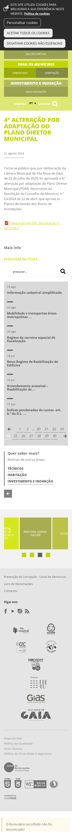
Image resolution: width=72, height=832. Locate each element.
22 (54, 429)
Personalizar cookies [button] (22, 23)
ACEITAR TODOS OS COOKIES (28, 33)
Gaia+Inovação (36, 92)
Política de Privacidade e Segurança (28, 754)
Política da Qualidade (18, 743)
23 (62, 429)
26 (23, 436)
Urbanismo (20, 73)
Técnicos (15, 468)
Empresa (20, 103)
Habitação (52, 73)
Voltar (8, 494)
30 (54, 436)
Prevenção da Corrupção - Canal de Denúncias (35, 577)
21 (46, 429)
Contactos (10, 591)
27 (31, 436)
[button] (24, 555)
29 (47, 436)
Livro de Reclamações (18, 584)
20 (38, 429)
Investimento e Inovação (30, 481)
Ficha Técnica (13, 749)
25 (15, 436)
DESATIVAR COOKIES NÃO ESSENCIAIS (34, 43)
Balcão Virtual (36, 54)
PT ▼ (33, 103)
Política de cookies (37, 14)
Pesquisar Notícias (20, 259)
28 (39, 436)
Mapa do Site (13, 738)
